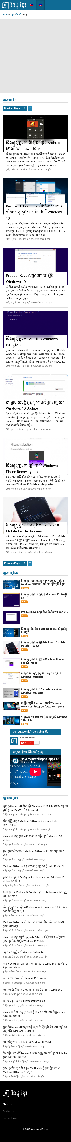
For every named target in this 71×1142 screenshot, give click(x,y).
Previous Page (12, 108)
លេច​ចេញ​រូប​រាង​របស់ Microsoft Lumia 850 (24, 1001)
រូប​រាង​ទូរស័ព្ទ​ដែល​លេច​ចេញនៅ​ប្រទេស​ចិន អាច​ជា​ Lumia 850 (32, 989)
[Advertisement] (35, 56)
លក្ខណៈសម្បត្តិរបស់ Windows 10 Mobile (23, 952)
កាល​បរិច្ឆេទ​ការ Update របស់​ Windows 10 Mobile (27, 1042)
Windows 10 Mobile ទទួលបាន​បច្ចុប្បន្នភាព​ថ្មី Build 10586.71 (33, 866)
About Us (8, 1104)
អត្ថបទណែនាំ (16, 14)
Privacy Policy (10, 1118)
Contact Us (8, 1111)
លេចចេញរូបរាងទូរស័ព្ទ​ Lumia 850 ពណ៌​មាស (25, 978)
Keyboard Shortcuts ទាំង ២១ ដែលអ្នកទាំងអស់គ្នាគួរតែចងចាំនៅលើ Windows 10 (34, 212)
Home (6, 14)
